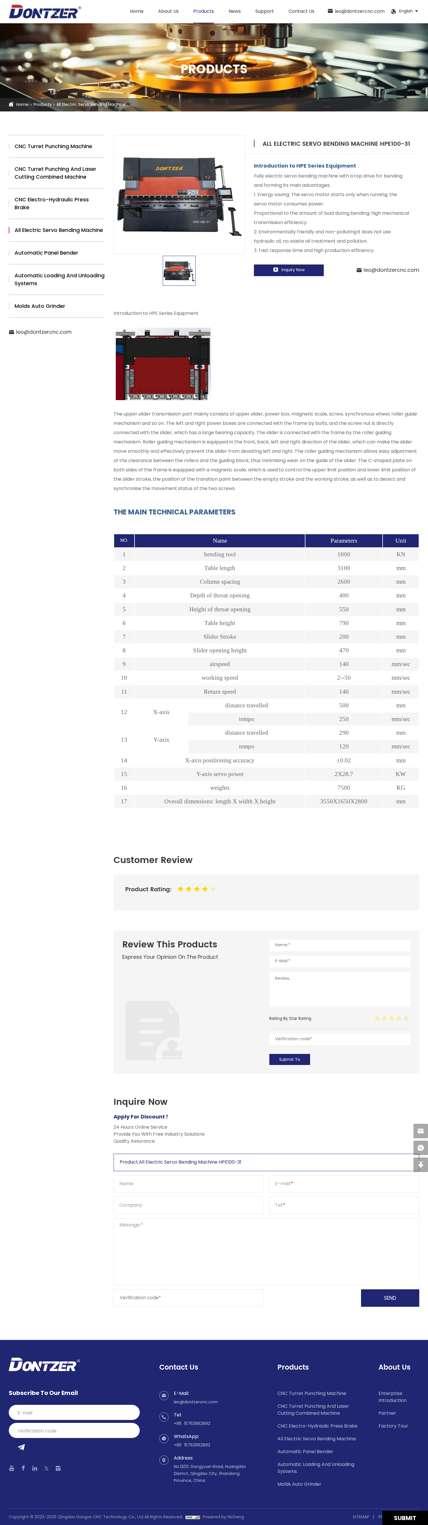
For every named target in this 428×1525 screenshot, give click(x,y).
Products (203, 11)
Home (137, 11)
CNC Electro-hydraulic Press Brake (52, 204)
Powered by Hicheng (223, 1517)
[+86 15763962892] (420, 1148)
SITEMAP (361, 1517)
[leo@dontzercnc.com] (420, 1131)
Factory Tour (393, 1426)
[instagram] (58, 1468)
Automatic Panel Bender (46, 253)
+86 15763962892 (192, 1424)
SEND (390, 1299)
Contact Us (301, 11)
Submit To (289, 1060)
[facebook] (23, 1468)
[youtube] (12, 1468)
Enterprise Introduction (393, 1397)
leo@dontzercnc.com (360, 11)
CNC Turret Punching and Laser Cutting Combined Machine (55, 173)
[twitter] (46, 1468)
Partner (387, 1413)
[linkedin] (35, 1468)
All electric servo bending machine (90, 105)
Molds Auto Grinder (40, 306)
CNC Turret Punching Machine (53, 147)
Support (264, 11)
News (235, 11)
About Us (168, 11)
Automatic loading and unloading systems (60, 280)
